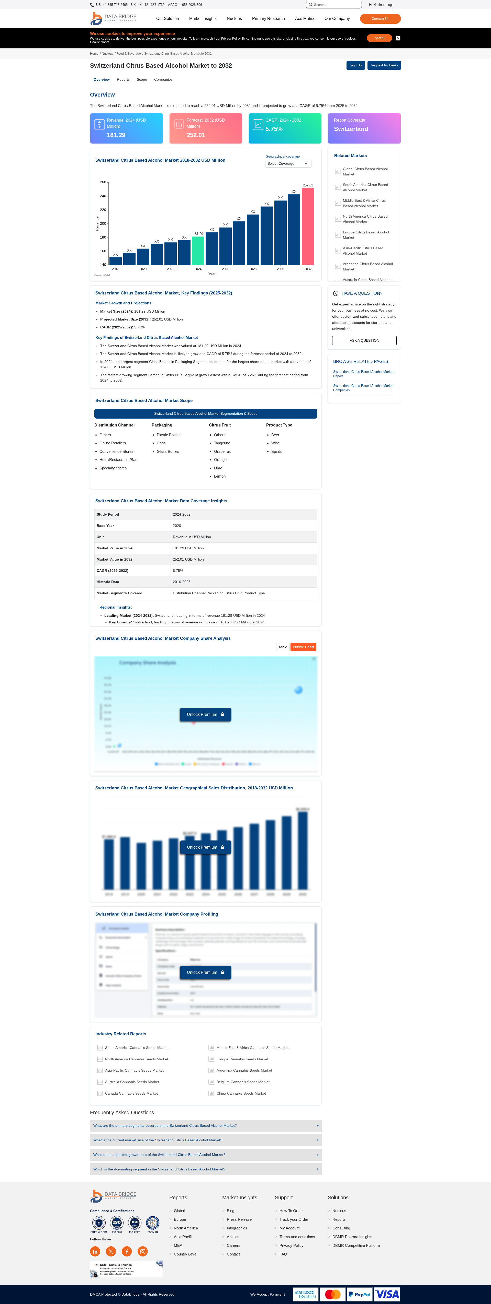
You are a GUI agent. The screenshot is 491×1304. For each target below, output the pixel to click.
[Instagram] (143, 1251)
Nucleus (234, 18)
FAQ (283, 1254)
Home (94, 53)
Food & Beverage (129, 53)
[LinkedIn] (95, 1251)
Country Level (185, 1254)
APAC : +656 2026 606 (185, 4)
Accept (379, 38)
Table (282, 647)
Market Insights (203, 18)
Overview (102, 79)
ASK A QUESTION (364, 340)
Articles (233, 1237)
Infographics (237, 1228)
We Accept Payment (268, 1294)
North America (186, 1228)
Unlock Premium (202, 714)
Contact (233, 1254)
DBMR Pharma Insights (352, 1237)
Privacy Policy (292, 1245)
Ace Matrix (304, 18)
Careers (233, 1245)
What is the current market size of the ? (157, 1140)
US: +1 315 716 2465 (111, 5)
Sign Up (356, 65)
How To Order (291, 1210)
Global (179, 1210)
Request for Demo (384, 65)
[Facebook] (127, 1251)
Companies (163, 79)
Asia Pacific (184, 1237)
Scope (142, 79)
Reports (123, 79)
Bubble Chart (303, 647)
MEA (178, 1245)
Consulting (341, 1228)
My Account (289, 1228)
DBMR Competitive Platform (356, 1245)
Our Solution (167, 18)
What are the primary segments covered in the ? (165, 1125)
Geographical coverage (283, 156)
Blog (230, 1210)
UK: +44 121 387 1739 (147, 4)
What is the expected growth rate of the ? (159, 1155)
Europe (180, 1219)
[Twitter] (111, 1251)
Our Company (337, 18)
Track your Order (294, 1219)
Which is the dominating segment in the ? (159, 1169)
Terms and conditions (297, 1237)
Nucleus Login (383, 5)
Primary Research (268, 18)
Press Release (239, 1219)
